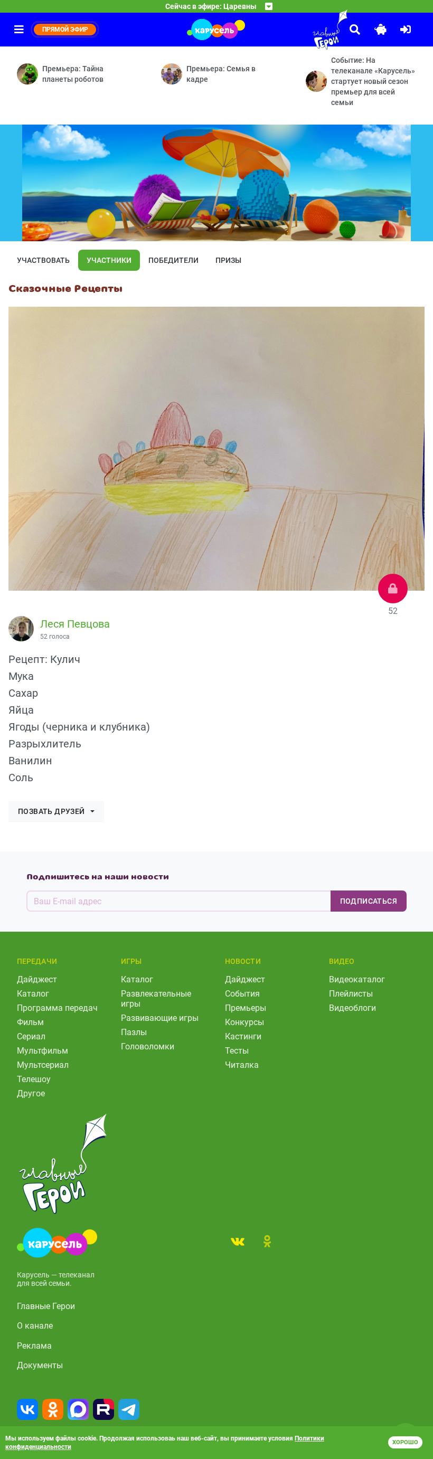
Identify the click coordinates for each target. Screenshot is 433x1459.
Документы (40, 1365)
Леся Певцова (75, 624)
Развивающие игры (160, 1018)
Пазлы (134, 1032)
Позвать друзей (51, 811)
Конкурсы (244, 1022)
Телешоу (34, 1079)
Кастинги (243, 1036)
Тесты (237, 1051)
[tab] (237, 1241)
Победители (173, 260)
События (242, 994)
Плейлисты (351, 994)
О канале (35, 1326)
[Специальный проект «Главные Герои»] (306, 29)
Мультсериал (43, 1065)
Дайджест (37, 979)
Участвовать (43, 260)
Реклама (34, 1346)
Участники (109, 260)
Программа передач (57, 1008)
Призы (228, 260)
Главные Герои (46, 1306)
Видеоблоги (352, 1008)
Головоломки (147, 1046)
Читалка (242, 1065)
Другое (31, 1093)
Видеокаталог (357, 979)
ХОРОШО (405, 1442)
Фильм (30, 1022)
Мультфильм (42, 1051)
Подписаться (368, 901)
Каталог (33, 994)
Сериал (31, 1036)
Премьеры (245, 1008)
